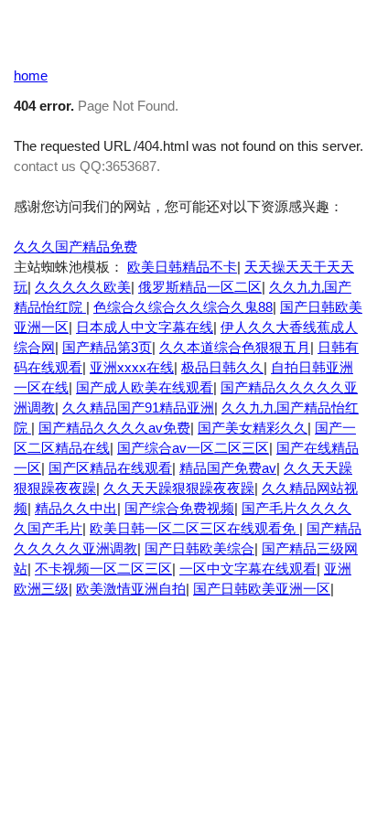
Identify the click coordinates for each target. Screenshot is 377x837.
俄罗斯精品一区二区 (200, 287)
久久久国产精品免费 (75, 246)
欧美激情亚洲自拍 (131, 588)
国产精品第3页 (107, 347)
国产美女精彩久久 (252, 427)
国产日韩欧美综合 (199, 548)
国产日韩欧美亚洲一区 (261, 588)
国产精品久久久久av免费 (114, 427)
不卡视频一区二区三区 (103, 568)
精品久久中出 (76, 508)
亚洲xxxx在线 (132, 367)
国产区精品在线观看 (110, 468)
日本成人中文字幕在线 (144, 327)
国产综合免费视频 (179, 508)
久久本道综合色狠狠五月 (234, 347)
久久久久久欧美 (83, 287)
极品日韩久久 (222, 367)
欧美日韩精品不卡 (182, 266)
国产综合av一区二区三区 (193, 448)
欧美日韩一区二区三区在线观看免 (194, 528)
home (31, 75)
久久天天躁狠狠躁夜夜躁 (178, 488)
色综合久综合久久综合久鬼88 (183, 307)
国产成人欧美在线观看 (144, 387)
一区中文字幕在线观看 (248, 568)
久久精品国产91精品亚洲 (138, 407)
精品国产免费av (227, 468)
